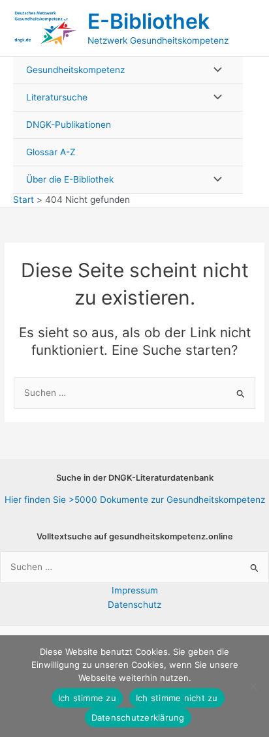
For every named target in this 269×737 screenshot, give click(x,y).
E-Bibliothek (148, 21)
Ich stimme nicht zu (177, 698)
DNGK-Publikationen (68, 124)
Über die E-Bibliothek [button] (70, 179)
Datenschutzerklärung (138, 717)
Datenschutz (134, 604)
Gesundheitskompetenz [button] (75, 70)
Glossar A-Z (51, 152)
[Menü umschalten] (214, 70)
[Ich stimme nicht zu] (252, 686)
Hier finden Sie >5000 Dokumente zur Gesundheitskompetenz (135, 499)
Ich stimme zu (87, 698)
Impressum (135, 590)
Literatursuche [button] (56, 97)
